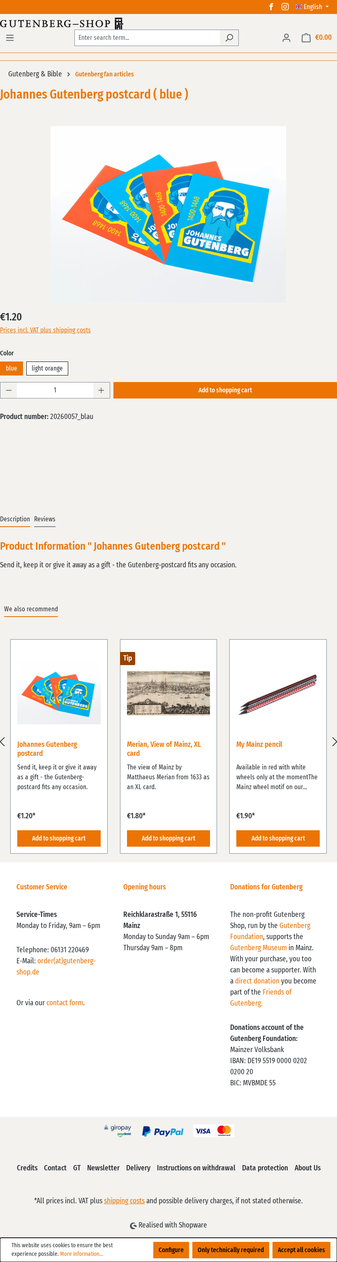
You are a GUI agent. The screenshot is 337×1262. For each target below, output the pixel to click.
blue (11, 368)
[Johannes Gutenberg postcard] (168, 214)
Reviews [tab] (44, 519)
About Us (308, 1168)
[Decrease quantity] (8, 390)
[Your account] (286, 38)
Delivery (138, 1168)
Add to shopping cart (225, 390)
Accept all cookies (301, 1250)
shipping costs (124, 1201)
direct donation (257, 981)
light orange (47, 368)
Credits (27, 1168)
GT (77, 1168)
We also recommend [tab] (31, 609)
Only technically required (231, 1250)
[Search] (229, 38)
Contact (55, 1168)
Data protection (265, 1168)
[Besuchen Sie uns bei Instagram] (285, 7)
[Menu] (10, 38)
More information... (81, 1254)
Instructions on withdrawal (196, 1168)
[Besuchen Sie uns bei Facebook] (271, 7)
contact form (64, 1003)
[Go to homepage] (168, 23)
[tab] (15, 519)
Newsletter (103, 1168)
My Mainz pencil (259, 744)
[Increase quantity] (101, 390)
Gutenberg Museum (258, 948)
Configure (171, 1250)
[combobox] (147, 38)
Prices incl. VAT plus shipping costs (45, 330)
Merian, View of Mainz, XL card (164, 749)
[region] (168, 741)
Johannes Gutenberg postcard (47, 749)
